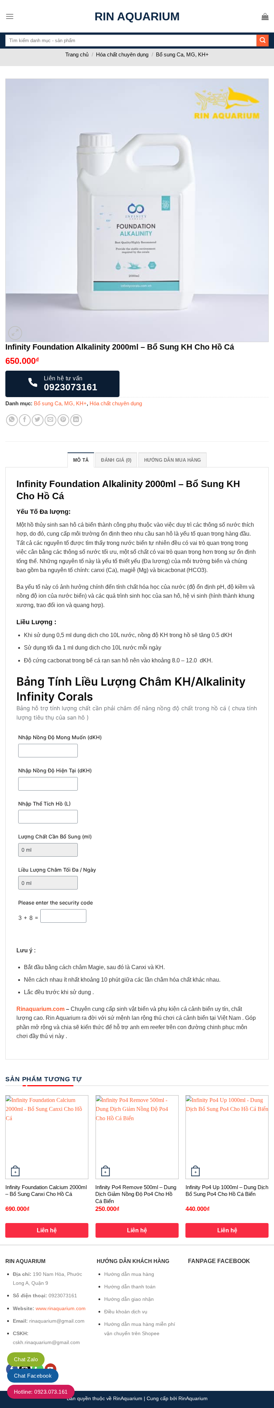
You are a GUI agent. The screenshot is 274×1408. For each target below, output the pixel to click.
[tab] (80, 459)
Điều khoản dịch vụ (125, 1311)
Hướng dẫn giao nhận (129, 1299)
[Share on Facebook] (25, 420)
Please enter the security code (55, 903)
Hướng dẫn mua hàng (172, 460)
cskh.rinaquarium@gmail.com (46, 1342)
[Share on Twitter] (38, 420)
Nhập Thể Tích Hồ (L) (44, 804)
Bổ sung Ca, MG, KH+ (182, 54)
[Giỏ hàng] (265, 16)
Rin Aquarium (137, 16)
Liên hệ (47, 1230)
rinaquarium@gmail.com (57, 1321)
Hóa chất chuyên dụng (122, 54)
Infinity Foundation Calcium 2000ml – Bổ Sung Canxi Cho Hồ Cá (46, 1190)
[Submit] (263, 41)
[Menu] (9, 16)
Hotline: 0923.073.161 (41, 1392)
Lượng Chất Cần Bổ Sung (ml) (55, 836)
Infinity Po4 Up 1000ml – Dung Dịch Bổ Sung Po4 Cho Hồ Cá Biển (227, 1190)
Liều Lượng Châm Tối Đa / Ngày (57, 870)
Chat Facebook (33, 1376)
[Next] (268, 1169)
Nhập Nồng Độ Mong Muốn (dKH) (60, 737)
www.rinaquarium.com (61, 1308)
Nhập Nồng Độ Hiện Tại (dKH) (55, 770)
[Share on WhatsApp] (12, 420)
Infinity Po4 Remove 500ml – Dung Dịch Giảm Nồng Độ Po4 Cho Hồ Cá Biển (135, 1194)
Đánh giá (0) (116, 460)
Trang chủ (76, 54)
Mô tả (80, 460)
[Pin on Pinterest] (63, 420)
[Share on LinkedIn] (76, 420)
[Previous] (5, 1169)
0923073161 (63, 1295)
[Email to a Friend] (50, 420)
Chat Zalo (26, 1359)
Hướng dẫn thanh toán (130, 1286)
